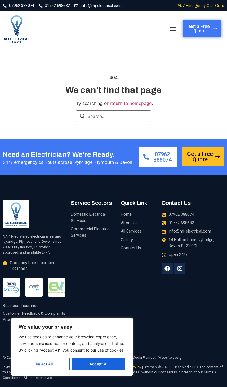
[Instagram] (179, 268)
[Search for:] (113, 116)
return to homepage (131, 103)
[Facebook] (167, 268)
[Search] (82, 117)
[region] (72, 347)
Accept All (98, 364)
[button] (172, 28)
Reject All (44, 364)
